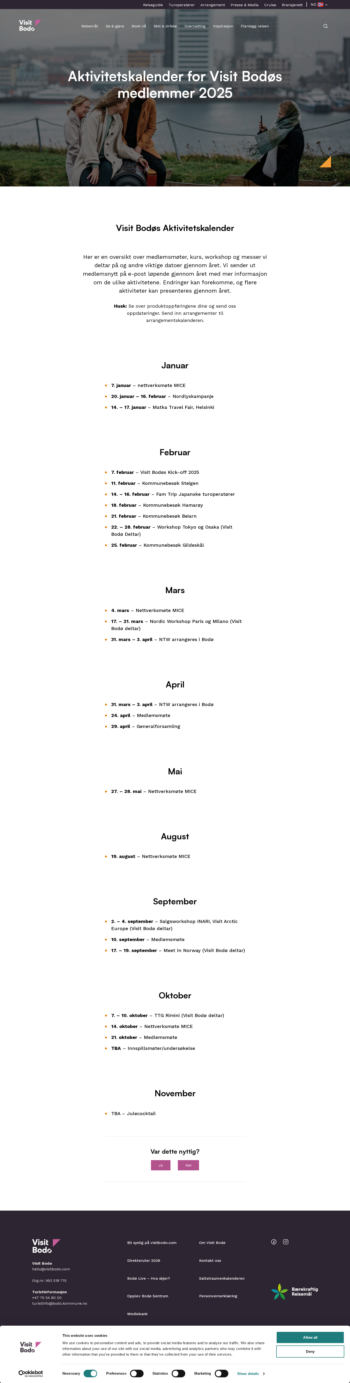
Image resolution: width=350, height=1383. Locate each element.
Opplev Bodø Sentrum (147, 1296)
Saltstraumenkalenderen (222, 1278)
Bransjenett (292, 5)
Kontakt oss (210, 1260)
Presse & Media (245, 5)
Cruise (270, 5)
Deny (310, 1351)
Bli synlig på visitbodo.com (152, 1242)
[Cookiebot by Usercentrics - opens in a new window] (31, 1373)
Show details (248, 1374)
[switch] (137, 1373)
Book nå (139, 26)
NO (313, 4)
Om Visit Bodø (212, 1242)
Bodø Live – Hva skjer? (148, 1278)
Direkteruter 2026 (143, 1260)
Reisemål (89, 26)
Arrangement (212, 5)
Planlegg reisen (255, 26)
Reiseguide (153, 5)
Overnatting (195, 26)
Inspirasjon (223, 26)
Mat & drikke (165, 26)
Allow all (310, 1337)
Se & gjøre (115, 26)
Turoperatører (182, 5)
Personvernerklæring (218, 1296)
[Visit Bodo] (30, 28)
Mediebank (137, 1314)
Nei (188, 1165)
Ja (161, 1165)
